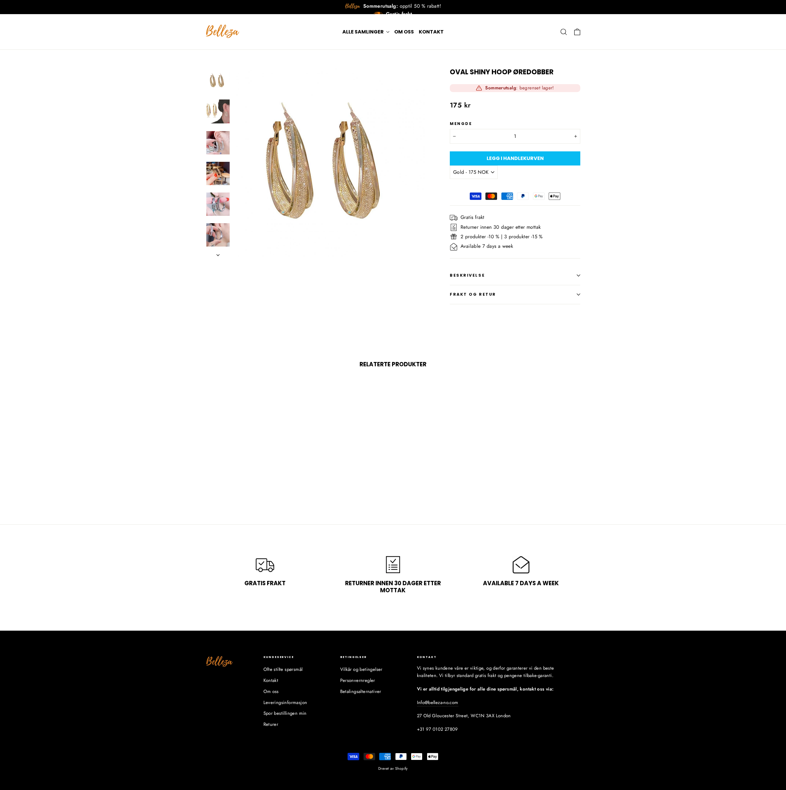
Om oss (404, 31)
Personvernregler (357, 680)
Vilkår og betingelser (361, 669)
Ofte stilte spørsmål (283, 669)
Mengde (461, 123)
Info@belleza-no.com (437, 702)
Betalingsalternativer (360, 691)
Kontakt (431, 31)
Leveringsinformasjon (285, 702)
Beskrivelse (467, 275)
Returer (270, 724)
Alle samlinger (363, 31)
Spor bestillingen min (285, 713)
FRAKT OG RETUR (473, 294)
